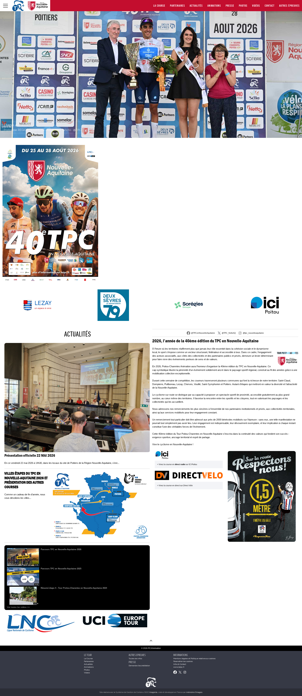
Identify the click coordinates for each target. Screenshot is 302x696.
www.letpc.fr (178, 667)
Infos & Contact (179, 664)
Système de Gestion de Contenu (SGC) (136, 692)
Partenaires (177, 5)
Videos (87, 673)
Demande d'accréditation (139, 665)
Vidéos (256, 5)
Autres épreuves (289, 5)
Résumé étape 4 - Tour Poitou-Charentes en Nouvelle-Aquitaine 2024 (74, 588)
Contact (269, 5)
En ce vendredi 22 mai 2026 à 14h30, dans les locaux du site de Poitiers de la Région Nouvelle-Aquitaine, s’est (61, 463)
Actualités (196, 5)
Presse (230, 5)
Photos (243, 5)
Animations (214, 5)
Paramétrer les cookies (183, 661)
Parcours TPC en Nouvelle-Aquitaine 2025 (61, 568)
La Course (159, 5)
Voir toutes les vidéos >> (18, 607)
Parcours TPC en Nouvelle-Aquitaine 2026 (61, 549)
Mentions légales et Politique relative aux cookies (194, 658)
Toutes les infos (135, 658)
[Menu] (5, 5)
